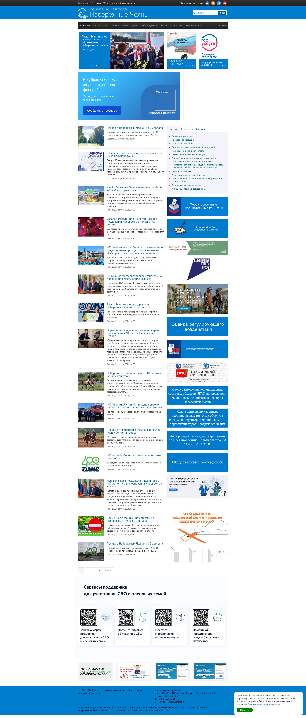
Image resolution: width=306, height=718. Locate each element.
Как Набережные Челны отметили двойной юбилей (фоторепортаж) (134, 189)
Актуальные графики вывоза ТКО (188, 189)
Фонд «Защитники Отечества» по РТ (179, 62)
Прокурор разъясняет (182, 136)
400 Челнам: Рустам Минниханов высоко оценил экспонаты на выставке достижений (134, 406)
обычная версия (127, 3)
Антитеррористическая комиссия (188, 175)
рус (111, 3)
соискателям (193, 25)
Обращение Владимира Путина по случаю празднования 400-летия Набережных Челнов (133, 333)
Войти (223, 25)
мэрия (96, 25)
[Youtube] (224, 2)
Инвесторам (130, 25)
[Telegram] (218, 2)
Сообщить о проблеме (102, 110)
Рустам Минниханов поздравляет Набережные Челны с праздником (128, 306)
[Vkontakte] (207, 2)
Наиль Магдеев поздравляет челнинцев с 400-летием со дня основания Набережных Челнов (134, 483)
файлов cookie (255, 698)
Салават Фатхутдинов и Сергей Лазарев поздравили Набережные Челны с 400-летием (132, 221)
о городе (111, 25)
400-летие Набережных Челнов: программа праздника (134, 457)
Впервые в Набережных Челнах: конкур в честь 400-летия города (133, 431)
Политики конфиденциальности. (264, 704)
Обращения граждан (155, 25)
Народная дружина (181, 171)
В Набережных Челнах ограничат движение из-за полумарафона (135, 154)
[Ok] (213, 2)
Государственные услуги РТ (212, 63)
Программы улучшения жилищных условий (193, 147)
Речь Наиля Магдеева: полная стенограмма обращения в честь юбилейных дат (134, 277)
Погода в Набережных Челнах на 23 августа (135, 127)
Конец (108, 570)
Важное (173, 129)
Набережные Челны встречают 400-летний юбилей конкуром (134, 374)
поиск (222, 12)
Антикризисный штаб (182, 143)
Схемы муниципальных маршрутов (189, 154)
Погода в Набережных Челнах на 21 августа (135, 543)
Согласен (244, 709)
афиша (177, 25)
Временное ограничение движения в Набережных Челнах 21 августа (130, 519)
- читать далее (88, 49)
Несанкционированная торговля (188, 151)
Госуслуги (187, 129)
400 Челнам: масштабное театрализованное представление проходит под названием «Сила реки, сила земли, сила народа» (135, 250)
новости (84, 25)
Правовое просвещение (184, 140)
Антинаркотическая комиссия (186, 185)
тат (115, 3)
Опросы (201, 129)
